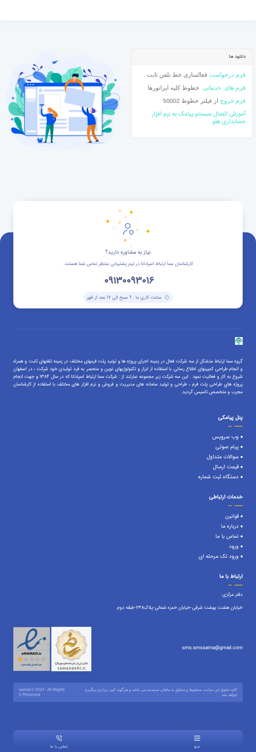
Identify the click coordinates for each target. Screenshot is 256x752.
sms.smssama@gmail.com (212, 648)
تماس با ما (59, 746)
